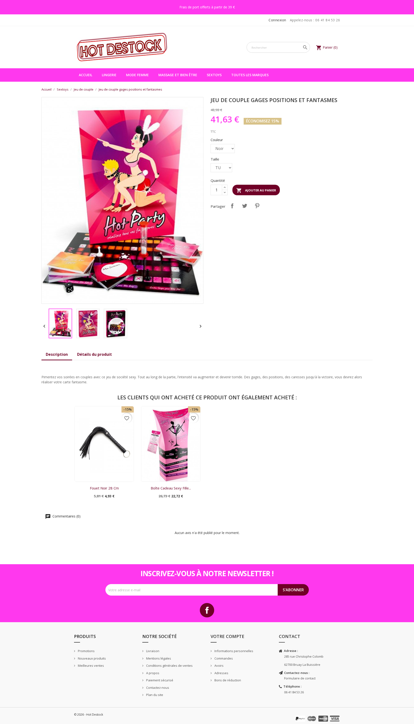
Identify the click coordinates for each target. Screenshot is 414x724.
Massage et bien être (177, 75)
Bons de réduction (227, 680)
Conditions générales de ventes (169, 665)
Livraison (152, 651)
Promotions (86, 651)
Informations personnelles (233, 651)
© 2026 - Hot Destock (88, 715)
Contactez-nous (157, 687)
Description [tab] (57, 354)
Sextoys (214, 75)
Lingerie (109, 75)
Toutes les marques (250, 75)
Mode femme (137, 75)
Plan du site (154, 695)
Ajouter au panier (256, 190)
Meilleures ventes (90, 665)
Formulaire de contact (300, 678)
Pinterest (257, 206)
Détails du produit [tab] (94, 354)
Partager (232, 206)
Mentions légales (158, 658)
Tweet (244, 206)
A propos (152, 673)
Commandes (223, 658)
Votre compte (227, 636)
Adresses (221, 673)
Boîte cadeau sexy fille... (171, 488)
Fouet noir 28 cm (104, 488)
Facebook (207, 610)
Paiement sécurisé (159, 680)
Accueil (85, 75)
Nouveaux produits (91, 658)
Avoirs (219, 665)
